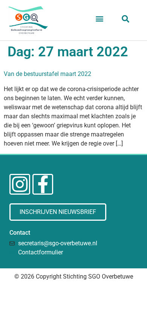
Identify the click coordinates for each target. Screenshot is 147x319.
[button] (99, 18)
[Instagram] (19, 184)
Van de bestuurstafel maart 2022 (47, 73)
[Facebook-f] (42, 184)
